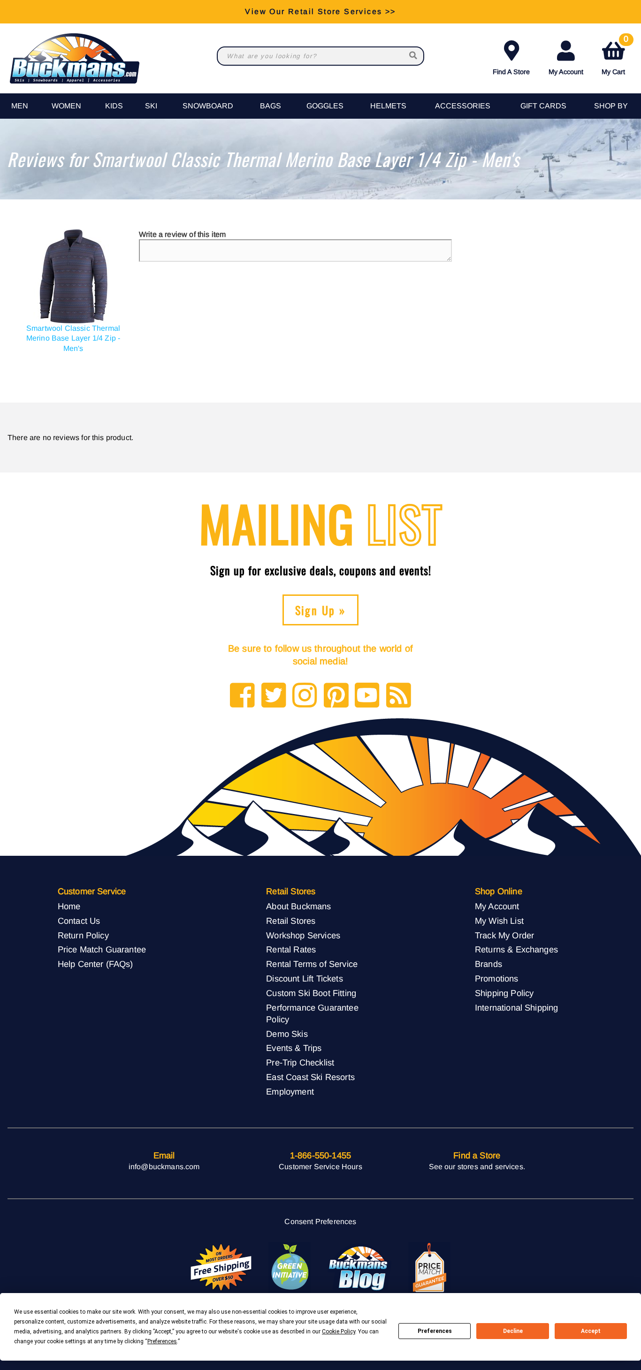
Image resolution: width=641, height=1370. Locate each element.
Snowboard (208, 106)
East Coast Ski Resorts (310, 1077)
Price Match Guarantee (102, 949)
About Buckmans (298, 906)
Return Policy (83, 935)
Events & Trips (293, 1048)
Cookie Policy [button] (338, 1331)
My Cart (615, 56)
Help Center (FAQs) (95, 964)
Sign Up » (320, 609)
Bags (270, 106)
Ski (151, 106)
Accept (591, 1331)
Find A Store (511, 72)
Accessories (462, 106)
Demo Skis (286, 1034)
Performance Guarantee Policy (312, 1013)
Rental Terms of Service (312, 964)
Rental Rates (291, 949)
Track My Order (504, 935)
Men (19, 106)
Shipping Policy (504, 993)
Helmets (388, 106)
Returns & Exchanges (516, 949)
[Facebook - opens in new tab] (242, 696)
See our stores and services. (477, 1167)
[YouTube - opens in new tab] (367, 696)
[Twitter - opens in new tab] (273, 696)
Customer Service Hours (320, 1167)
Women (66, 106)
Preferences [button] (162, 1341)
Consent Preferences (320, 1221)
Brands (488, 964)
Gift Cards (543, 106)
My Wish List (499, 921)
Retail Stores (290, 921)
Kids (114, 106)
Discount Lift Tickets (304, 978)
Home (69, 906)
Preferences (435, 1331)
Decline (513, 1331)
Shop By (611, 106)
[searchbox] (414, 56)
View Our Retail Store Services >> (320, 11)
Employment (290, 1091)
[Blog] (398, 696)
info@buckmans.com (164, 1167)
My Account (566, 72)
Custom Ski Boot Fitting (311, 993)
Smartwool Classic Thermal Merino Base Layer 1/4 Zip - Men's (73, 338)
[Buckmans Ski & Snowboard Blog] (359, 1267)
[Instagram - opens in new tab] (304, 696)
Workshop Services (303, 935)
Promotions (497, 978)
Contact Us (79, 921)
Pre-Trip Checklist (300, 1062)
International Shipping (516, 1007)
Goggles (324, 106)
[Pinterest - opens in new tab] (336, 696)
